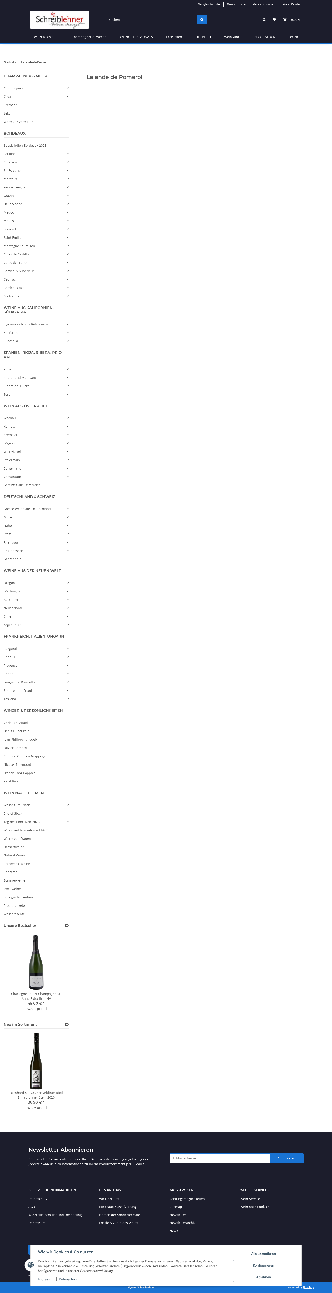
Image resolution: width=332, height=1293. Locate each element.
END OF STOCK (264, 37)
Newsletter (178, 1215)
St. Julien (10, 162)
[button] (264, 19)
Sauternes (11, 296)
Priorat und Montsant (20, 377)
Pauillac (9, 154)
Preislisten (174, 37)
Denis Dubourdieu (17, 731)
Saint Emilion (13, 237)
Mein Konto (291, 4)
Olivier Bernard (15, 748)
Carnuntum (12, 477)
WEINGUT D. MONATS (136, 37)
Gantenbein (12, 559)
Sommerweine (14, 880)
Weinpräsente (14, 914)
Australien (11, 599)
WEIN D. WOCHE (46, 37)
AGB (31, 1207)
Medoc (9, 212)
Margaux (10, 179)
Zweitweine (12, 889)
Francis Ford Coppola (19, 773)
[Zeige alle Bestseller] (67, 925)
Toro (7, 394)
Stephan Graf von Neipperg (24, 756)
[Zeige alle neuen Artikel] (67, 1024)
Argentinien (12, 625)
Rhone (8, 674)
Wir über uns (109, 1199)
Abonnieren (287, 1158)
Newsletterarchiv (182, 1223)
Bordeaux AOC (15, 288)
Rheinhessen (13, 551)
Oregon (9, 583)
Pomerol (10, 229)
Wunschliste (236, 4)
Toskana (10, 699)
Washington (13, 591)
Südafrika (11, 341)
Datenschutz (68, 1279)
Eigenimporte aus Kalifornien (26, 324)
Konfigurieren (263, 1265)
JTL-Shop (308, 1287)
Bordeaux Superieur (19, 271)
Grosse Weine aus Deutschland (27, 509)
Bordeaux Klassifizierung (118, 1207)
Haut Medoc (13, 204)
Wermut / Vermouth (19, 121)
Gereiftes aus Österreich (22, 485)
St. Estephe (12, 170)
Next (57, 975)
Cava (7, 96)
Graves (9, 195)
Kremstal (10, 435)
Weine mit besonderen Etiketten (28, 830)
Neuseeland (13, 608)
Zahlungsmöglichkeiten (187, 1199)
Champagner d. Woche (89, 37)
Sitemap (176, 1207)
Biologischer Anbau (18, 897)
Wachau (10, 418)
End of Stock (13, 813)
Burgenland (12, 468)
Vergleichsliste (209, 4)
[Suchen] (202, 19)
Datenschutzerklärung (107, 1159)
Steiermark (12, 460)
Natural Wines (14, 855)
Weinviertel (12, 451)
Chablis (9, 657)
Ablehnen (263, 1277)
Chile (7, 616)
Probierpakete (14, 905)
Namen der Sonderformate (119, 1215)
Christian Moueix (16, 722)
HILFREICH (203, 37)
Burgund (10, 648)
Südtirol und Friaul (18, 690)
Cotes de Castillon (17, 254)
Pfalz (7, 534)
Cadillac (10, 279)
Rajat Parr (11, 781)
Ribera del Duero (16, 386)
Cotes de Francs (16, 262)
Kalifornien (12, 332)
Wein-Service (250, 1199)
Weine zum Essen (17, 805)
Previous (15, 975)
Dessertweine (14, 847)
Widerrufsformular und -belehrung (55, 1215)
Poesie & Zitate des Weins (118, 1223)
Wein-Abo (231, 37)
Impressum (46, 1279)
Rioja (7, 369)
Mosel (8, 517)
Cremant (10, 105)
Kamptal (10, 426)
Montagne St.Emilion (19, 246)
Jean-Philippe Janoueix (20, 739)
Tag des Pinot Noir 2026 (22, 822)
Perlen (293, 37)
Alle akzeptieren (263, 1253)
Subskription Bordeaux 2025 (25, 145)
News (174, 1231)
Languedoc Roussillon (20, 682)
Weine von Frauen (17, 838)
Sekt (7, 113)
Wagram (10, 443)
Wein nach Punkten (255, 1207)
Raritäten (11, 872)
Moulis (9, 221)
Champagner (13, 88)
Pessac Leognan (16, 187)
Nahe (8, 525)
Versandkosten (264, 4)
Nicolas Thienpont (17, 764)
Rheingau (11, 542)
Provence (10, 665)
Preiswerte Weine (17, 863)
